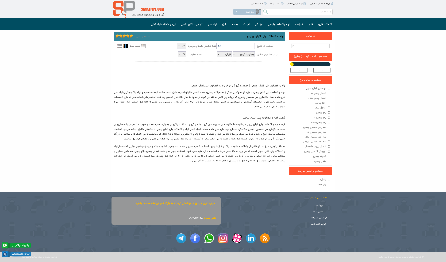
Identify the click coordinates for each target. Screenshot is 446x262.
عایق (224, 24)
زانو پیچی (321, 113)
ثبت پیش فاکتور (295, 4)
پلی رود (322, 184)
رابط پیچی (320, 103)
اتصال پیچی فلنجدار (315, 147)
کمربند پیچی (319, 156)
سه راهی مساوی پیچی (314, 127)
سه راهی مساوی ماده (315, 137)
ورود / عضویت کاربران (319, 4)
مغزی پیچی (320, 161)
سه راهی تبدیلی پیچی (314, 142)
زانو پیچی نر (320, 117)
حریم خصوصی (318, 224)
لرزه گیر (259, 24)
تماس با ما (275, 4)
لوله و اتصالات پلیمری (279, 24)
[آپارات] (237, 238)
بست (235, 24)
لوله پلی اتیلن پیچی (316, 88)
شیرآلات (299, 24)
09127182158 (196, 218)
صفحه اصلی (257, 4)
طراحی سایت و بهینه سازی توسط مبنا (39, 257)
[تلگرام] (181, 238)
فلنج (311, 24)
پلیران (323, 179)
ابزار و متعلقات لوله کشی (163, 24)
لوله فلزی (212, 24)
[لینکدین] (251, 238)
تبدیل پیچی (320, 108)
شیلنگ (246, 24)
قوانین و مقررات (319, 218)
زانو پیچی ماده (318, 122)
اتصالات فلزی (325, 24)
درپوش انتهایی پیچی (315, 151)
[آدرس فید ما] (265, 238)
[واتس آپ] (209, 238)
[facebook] (195, 238)
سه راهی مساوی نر (316, 132)
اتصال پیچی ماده (317, 98)
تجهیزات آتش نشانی (191, 24)
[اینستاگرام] (223, 238)
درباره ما (319, 206)
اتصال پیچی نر (318, 93)
